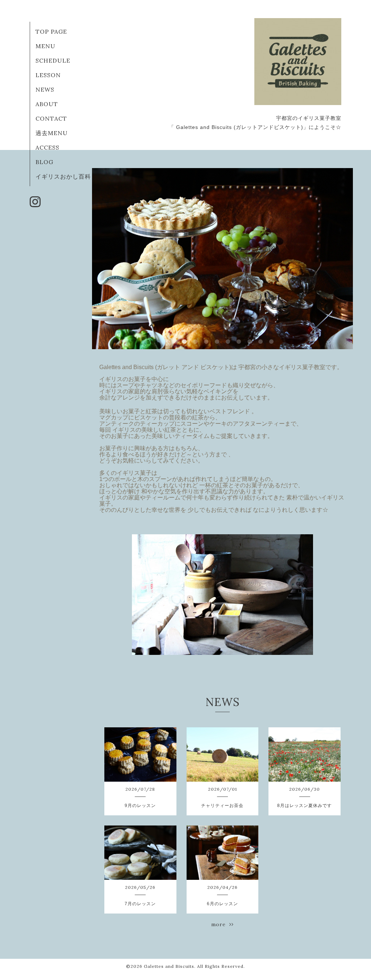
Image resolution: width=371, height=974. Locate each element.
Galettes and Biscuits (169, 966)
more (220, 924)
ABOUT (47, 104)
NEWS (45, 89)
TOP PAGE (51, 31)
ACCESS (47, 147)
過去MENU (52, 133)
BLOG (44, 162)
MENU (45, 46)
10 (271, 342)
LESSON (48, 75)
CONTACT (51, 118)
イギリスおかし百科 (63, 176)
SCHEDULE (53, 60)
